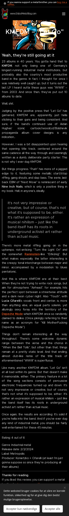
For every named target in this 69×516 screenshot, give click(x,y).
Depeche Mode (12, 314)
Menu (63, 13)
